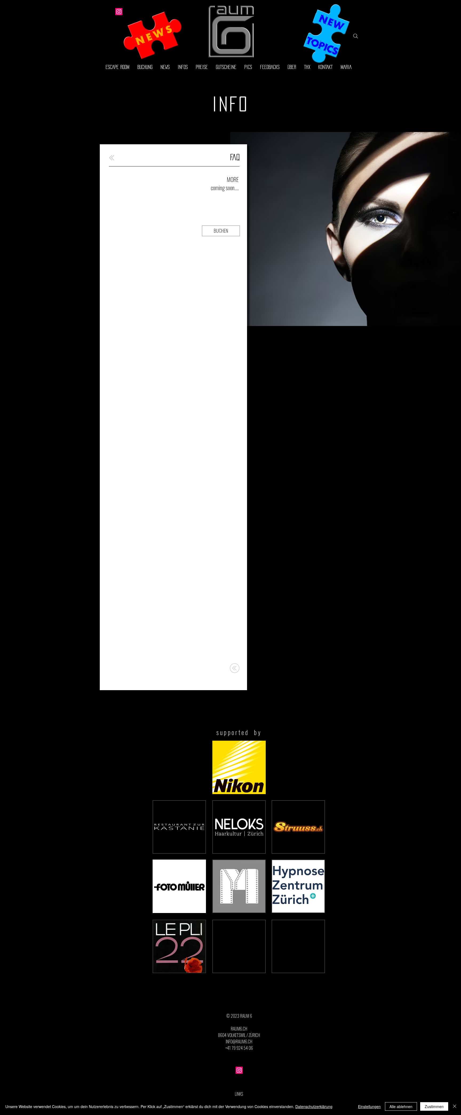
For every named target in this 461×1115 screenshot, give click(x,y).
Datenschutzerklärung (313, 1106)
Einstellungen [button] (369, 1106)
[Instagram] (118, 11)
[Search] (355, 36)
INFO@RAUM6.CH (239, 1041)
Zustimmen (434, 1106)
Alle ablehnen (401, 1106)
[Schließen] (454, 1106)
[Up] (111, 157)
